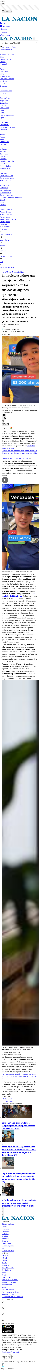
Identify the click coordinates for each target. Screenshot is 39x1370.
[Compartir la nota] (3, 418)
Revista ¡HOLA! (5, 212)
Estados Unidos (6, 91)
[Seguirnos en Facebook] (3, 1302)
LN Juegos (4, 149)
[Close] (3, 1208)
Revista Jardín (5, 222)
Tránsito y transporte (8, 54)
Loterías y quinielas (7, 161)
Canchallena (4, 142)
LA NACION (6, 272)
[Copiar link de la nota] (3, 421)
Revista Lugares (6, 214)
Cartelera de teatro (7, 178)
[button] (19, 152)
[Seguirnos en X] (3, 1308)
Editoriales (4, 122)
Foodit (4, 29)
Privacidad (15, 1352)
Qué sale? (3, 173)
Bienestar (3, 110)
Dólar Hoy (4, 71)
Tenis (2, 139)
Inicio (4, 23)
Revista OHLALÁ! (6, 210)
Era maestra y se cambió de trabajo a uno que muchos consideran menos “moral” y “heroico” (19, 1075)
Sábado (3, 200)
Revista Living (5, 217)
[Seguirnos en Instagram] (3, 1315)
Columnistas (4, 125)
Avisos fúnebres (6, 190)
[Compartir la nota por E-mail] (7, 424)
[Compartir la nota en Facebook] (3, 424)
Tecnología (4, 154)
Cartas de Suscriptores (8, 127)
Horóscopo (4, 156)
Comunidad (4, 108)
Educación (4, 103)
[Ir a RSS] (3, 1321)
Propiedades (5, 76)
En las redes (8, 1101)
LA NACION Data (6, 59)
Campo (2, 74)
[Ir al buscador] (4, 15)
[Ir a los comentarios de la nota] (5, 415)
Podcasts (3, 163)
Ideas (2, 202)
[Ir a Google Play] (8, 1328)
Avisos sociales (5, 193)
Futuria (2, 69)
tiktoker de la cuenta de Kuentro (15, 458)
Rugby (2, 137)
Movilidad (3, 81)
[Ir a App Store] (8, 1333)
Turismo (3, 151)
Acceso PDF (4, 185)
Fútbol (2, 134)
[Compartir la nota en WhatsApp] (5, 418)
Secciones (6, 26)
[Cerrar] (34, 38)
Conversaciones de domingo (11, 197)
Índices (2, 83)
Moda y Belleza (5, 166)
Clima (2, 57)
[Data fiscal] (3, 1366)
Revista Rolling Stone (8, 219)
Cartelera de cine (6, 176)
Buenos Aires (5, 98)
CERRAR (2, 1)
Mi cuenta (6, 35)
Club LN (5, 32)
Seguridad (4, 100)
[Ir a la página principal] (19, 20)
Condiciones (6, 1352)
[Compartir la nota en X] (5, 424)
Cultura (3, 105)
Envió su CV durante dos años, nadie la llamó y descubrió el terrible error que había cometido (19, 452)
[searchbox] (18, 43)
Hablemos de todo (7, 115)
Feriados (3, 159)
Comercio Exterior (7, 79)
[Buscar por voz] (36, 43)
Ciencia (2, 113)
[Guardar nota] (3, 415)
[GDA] (7, 1359)
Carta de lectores (6, 195)
